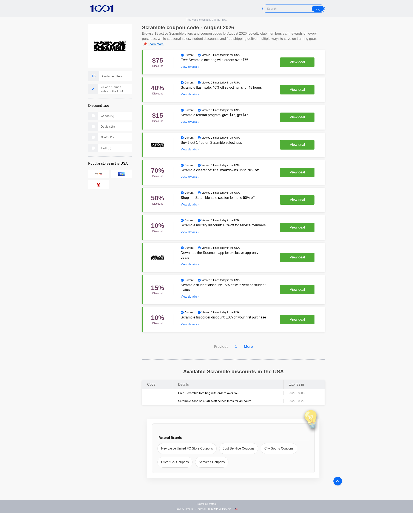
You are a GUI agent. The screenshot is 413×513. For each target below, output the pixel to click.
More (248, 346)
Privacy (180, 509)
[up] (337, 481)
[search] (318, 9)
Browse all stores (206, 503)
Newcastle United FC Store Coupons (187, 448)
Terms (199, 509)
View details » (190, 66)
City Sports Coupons (279, 448)
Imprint (190, 509)
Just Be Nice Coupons (238, 448)
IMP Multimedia (222, 509)
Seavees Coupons (212, 462)
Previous (221, 346)
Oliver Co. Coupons (175, 462)
